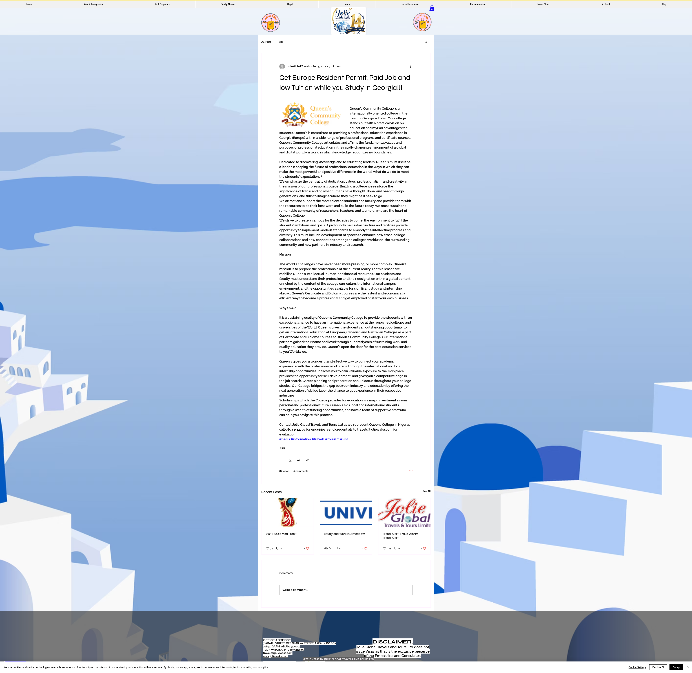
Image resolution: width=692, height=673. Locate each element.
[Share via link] (307, 460)
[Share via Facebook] (281, 460)
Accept (676, 667)
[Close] (688, 667)
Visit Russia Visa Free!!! (282, 534)
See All (427, 491)
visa (281, 41)
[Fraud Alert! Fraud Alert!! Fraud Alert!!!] (404, 512)
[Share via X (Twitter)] (290, 460)
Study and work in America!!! (344, 534)
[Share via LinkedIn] (298, 460)
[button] (431, 8)
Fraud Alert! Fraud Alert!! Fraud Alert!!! (400, 536)
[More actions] (410, 66)
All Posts (266, 41)
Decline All (658, 667)
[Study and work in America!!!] (346, 512)
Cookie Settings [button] (637, 667)
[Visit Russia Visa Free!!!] (287, 512)
